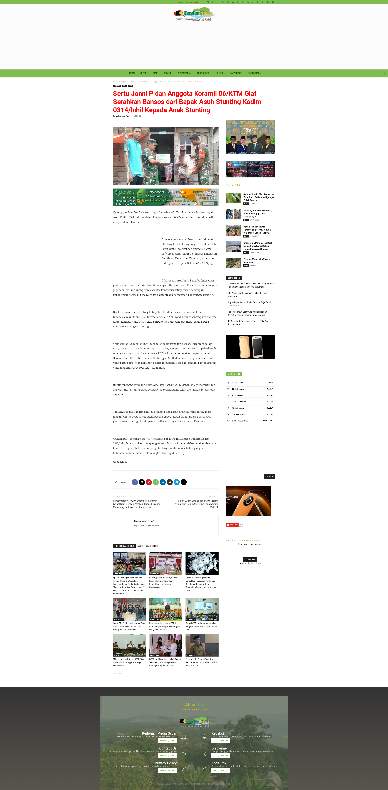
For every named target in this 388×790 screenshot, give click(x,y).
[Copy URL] (184, 482)
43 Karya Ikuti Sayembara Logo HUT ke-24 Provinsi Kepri (248, 323)
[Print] (170, 482)
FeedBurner (256, 563)
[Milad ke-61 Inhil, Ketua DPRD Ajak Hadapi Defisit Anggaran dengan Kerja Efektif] (129, 645)
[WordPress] (267, 2)
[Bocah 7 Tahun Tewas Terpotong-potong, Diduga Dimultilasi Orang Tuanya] (233, 230)
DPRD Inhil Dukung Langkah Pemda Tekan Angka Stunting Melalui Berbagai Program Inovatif (165, 662)
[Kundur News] (194, 14)
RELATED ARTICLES (124, 546)
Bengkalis (118, 574)
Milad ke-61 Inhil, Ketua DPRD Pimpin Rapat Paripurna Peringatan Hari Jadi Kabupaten (165, 626)
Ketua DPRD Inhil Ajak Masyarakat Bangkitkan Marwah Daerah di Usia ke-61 (201, 626)
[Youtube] (272, 2)
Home (132, 73)
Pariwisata (254, 73)
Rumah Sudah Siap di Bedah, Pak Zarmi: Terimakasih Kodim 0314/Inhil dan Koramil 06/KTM (196, 504)
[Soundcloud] (247, 2)
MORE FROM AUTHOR (148, 546)
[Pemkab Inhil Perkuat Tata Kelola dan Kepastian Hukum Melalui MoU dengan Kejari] (202, 645)
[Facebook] (212, 2)
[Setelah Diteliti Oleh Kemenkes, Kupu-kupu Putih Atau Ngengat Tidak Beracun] (233, 198)
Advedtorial (154, 574)
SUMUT (167, 73)
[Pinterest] (237, 2)
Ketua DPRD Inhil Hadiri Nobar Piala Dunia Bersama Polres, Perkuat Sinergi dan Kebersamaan (129, 626)
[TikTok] (252, 2)
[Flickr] (217, 2)
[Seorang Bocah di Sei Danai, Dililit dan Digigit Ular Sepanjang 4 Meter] (233, 214)
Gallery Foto (154, 619)
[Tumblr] (257, 2)
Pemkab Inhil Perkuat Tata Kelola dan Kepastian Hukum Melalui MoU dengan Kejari (201, 662)
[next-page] (120, 672)
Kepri (143, 73)
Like (271, 382)
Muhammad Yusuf (123, 116)
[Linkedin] (232, 2)
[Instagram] (227, 2)
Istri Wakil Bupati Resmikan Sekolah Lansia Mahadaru (248, 294)
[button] (384, 73)
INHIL (130, 86)
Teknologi (203, 73)
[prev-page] (115, 672)
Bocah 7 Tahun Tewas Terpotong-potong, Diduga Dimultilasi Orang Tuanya (257, 230)
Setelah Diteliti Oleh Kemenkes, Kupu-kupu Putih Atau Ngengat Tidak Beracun (259, 197)
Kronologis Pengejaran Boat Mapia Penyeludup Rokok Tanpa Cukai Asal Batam (257, 246)
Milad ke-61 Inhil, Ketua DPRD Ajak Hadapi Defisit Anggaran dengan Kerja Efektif (128, 662)
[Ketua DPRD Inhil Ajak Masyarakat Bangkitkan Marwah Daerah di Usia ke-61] (202, 609)
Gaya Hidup (236, 73)
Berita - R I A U (234, 185)
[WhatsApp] (156, 482)
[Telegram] (177, 482)
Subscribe (268, 420)
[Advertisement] (194, 46)
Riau (155, 73)
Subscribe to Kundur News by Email (243, 540)
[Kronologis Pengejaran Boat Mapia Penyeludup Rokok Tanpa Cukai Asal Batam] (233, 246)
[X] (262, 2)
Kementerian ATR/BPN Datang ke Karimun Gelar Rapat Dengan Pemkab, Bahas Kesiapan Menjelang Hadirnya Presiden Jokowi (137, 504)
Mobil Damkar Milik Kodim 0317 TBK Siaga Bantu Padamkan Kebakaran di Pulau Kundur (251, 285)
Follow (269, 389)
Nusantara (184, 73)
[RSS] (242, 2)
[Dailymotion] (207, 2)
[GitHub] (222, 2)
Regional (124, 81)
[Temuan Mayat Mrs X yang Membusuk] (233, 263)
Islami (219, 73)
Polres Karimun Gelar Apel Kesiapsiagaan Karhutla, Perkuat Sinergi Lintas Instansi (247, 313)
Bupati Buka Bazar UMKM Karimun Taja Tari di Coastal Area (249, 304)
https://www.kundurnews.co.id (146, 525)
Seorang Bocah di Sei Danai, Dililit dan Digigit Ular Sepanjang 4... (257, 213)
